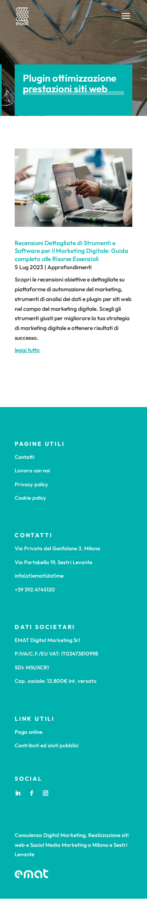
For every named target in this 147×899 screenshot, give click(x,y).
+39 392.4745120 (35, 589)
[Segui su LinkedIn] (17, 793)
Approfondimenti (69, 267)
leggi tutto (27, 350)
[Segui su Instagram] (45, 793)
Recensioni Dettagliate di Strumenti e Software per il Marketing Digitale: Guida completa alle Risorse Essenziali (71, 251)
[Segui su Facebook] (31, 793)
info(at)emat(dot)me (39, 575)
